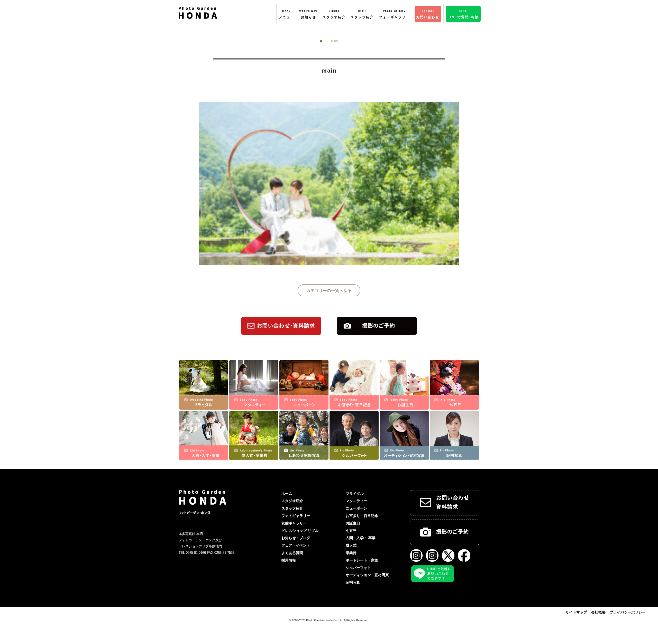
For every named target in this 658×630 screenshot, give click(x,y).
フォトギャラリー (295, 516)
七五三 (351, 531)
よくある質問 (292, 553)
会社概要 (598, 612)
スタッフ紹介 (292, 508)
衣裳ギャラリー (294, 523)
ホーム (286, 493)
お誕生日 (353, 523)
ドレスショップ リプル (299, 531)
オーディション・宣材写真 (367, 575)
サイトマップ (576, 612)
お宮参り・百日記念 (362, 516)
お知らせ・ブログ (295, 538)
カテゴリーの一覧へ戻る (329, 290)
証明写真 (353, 582)
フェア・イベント (295, 545)
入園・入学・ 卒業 (361, 538)
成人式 (351, 545)
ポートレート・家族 (362, 560)
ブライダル (355, 493)
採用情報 (288, 560)
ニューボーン (356, 508)
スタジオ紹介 (292, 501)
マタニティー (356, 501)
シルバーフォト (358, 568)
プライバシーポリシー (628, 612)
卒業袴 (351, 553)
